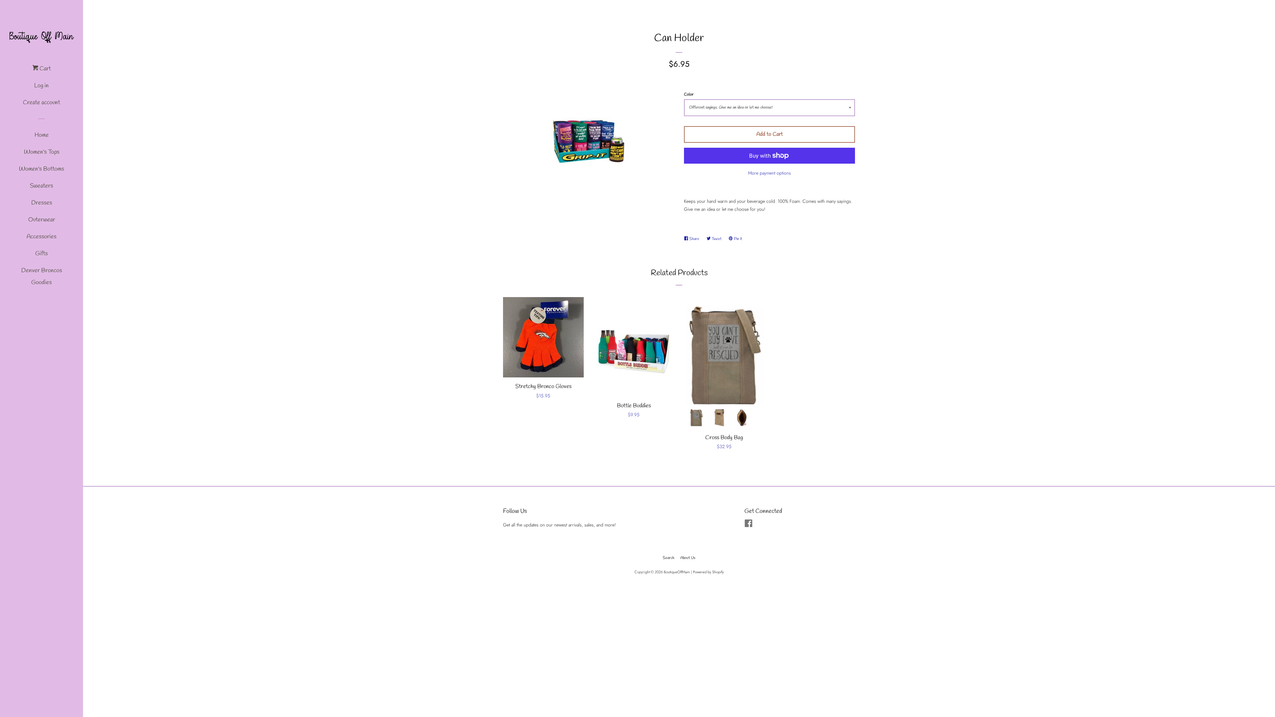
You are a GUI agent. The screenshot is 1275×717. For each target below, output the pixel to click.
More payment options (769, 173)
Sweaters (41, 186)
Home (42, 135)
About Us (687, 558)
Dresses (41, 203)
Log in (41, 86)
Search (668, 558)
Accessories (41, 237)
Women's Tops (41, 152)
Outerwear (41, 220)
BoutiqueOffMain (677, 572)
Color (689, 94)
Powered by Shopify (708, 572)
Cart (44, 69)
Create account (41, 103)
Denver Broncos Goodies (41, 276)
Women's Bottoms (41, 169)
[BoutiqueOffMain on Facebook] (748, 524)
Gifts (41, 254)
